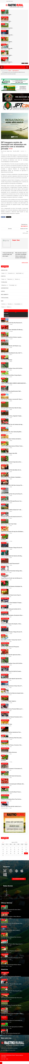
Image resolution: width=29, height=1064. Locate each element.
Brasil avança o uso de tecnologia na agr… (12, 990)
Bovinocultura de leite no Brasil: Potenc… (11, 792)
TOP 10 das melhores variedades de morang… (12, 329)
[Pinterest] (6, 895)
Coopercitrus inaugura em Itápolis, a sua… (11, 623)
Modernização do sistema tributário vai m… (11, 984)
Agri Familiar (4, 58)
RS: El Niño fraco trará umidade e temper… (11, 602)
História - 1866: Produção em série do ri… (11, 609)
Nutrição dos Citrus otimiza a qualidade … (11, 477)
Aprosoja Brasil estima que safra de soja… (11, 407)
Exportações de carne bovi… (7, 28)
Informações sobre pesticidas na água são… (12, 570)
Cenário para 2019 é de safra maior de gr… (11, 470)
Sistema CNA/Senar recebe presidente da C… (12, 717)
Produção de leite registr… (6, 55)
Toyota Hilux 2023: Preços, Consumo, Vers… (11, 745)
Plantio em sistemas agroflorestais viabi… (11, 391)
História (4, 606)
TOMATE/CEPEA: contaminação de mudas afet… (13, 784)
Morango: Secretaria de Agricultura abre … (11, 654)
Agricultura (5, 674)
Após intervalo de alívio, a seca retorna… (11, 916)
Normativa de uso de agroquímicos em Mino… (12, 1026)
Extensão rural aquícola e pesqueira (10, 646)
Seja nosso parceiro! (18, 878)
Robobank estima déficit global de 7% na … (11, 509)
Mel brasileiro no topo (6, 724)
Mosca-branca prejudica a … (7, 62)
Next (27, 63)
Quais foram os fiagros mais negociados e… (12, 944)
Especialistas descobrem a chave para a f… (12, 685)
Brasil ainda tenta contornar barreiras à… (11, 976)
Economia (4, 30)
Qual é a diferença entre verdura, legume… (11, 337)
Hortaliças (3, 539)
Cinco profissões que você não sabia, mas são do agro (7, 254)
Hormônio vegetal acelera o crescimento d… (12, 768)
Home (7, 1)
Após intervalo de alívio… (6, 21)
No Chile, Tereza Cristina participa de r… (11, 1033)
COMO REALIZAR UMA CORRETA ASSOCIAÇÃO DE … (14, 383)
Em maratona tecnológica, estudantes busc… (12, 615)
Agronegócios (15, 70)
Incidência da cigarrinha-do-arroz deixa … (11, 909)
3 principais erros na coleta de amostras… (11, 776)
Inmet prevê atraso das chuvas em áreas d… (12, 493)
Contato (11, 1)
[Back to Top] (1, 1063)
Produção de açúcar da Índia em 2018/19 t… (12, 516)
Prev (24, 63)
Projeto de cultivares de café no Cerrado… (11, 671)
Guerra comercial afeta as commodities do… (12, 1020)
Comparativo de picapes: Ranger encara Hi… (12, 547)
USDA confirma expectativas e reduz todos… (12, 446)
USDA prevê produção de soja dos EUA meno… (12, 531)
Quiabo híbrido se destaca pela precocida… (11, 737)
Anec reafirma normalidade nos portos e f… (12, 997)
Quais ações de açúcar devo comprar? (10, 930)
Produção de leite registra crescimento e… (11, 950)
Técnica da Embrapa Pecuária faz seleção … (12, 1005)
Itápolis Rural (5, 618)
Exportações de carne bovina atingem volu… (12, 923)
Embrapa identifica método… (7, 41)
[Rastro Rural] (14, 6)
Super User (9, 151)
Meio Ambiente (5, 17)
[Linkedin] (6, 894)
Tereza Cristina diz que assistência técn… (11, 732)
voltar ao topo (25, 262)
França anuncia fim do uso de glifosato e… (12, 578)
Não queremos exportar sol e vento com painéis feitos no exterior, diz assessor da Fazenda (21, 255)
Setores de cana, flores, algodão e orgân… (11, 416)
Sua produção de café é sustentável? (10, 563)
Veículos (4, 543)
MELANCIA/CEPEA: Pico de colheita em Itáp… (12, 424)
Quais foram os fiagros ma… (7, 48)
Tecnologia (4, 612)
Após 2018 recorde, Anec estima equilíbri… (11, 431)
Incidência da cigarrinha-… (6, 14)
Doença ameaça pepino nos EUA (9, 453)
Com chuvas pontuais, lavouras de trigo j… (12, 399)
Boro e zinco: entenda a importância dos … (11, 462)
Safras (3, 349)
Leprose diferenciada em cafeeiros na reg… (12, 556)
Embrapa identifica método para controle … (11, 937)
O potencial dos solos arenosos (9, 752)
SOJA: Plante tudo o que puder (9, 524)
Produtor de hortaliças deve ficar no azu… (11, 799)
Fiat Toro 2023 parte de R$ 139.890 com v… (11, 806)
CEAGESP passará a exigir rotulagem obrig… (12, 1013)
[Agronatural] (14, 88)
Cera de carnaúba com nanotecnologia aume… (12, 693)
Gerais (3, 10)
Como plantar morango (6, 359)
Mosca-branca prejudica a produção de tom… (12, 957)
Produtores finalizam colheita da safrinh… (11, 438)
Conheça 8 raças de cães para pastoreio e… (12, 322)
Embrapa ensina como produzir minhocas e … (12, 709)
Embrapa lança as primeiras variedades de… (12, 586)
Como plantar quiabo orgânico (8, 701)
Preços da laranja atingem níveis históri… (11, 964)
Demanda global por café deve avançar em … (12, 485)
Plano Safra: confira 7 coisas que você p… (11, 639)
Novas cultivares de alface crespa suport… (11, 375)
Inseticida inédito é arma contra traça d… (11, 595)
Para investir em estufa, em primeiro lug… (11, 345)
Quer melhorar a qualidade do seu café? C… (12, 353)
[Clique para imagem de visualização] (14, 126)
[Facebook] (6, 889)
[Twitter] (6, 890)
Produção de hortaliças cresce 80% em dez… (12, 368)
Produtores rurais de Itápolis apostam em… (12, 678)
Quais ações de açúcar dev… (7, 34)
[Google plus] (7, 892)
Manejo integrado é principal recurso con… (11, 501)
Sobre (9, 1)
